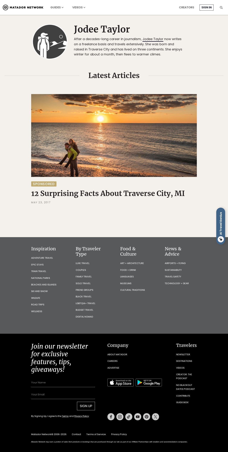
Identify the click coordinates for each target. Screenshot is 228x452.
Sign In (206, 7)
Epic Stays (37, 264)
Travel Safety (173, 276)
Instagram (119, 416)
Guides (55, 7)
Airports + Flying (175, 263)
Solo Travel (83, 283)
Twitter (155, 416)
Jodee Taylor (152, 39)
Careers (112, 361)
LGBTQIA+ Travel (85, 303)
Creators (186, 7)
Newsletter (183, 354)
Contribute (183, 395)
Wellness (36, 311)
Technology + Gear (177, 283)
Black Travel (83, 296)
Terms (65, 416)
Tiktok (128, 416)
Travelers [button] (186, 345)
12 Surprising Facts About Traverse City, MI (108, 193)
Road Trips (37, 304)
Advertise (113, 368)
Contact (76, 434)
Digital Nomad (84, 316)
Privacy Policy (81, 416)
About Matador (117, 354)
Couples (81, 270)
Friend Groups (84, 290)
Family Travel (84, 276)
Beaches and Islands (43, 284)
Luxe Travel (82, 263)
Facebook (111, 416)
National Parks (40, 278)
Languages (127, 276)
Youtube (137, 416)
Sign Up (86, 406)
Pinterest (146, 416)
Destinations (184, 361)
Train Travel (38, 271)
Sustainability (173, 270)
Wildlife (35, 298)
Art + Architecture (132, 263)
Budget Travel (84, 310)
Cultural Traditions (132, 290)
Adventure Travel (42, 258)
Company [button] (117, 345)
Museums (125, 283)
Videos (77, 7)
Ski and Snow (39, 291)
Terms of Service (96, 434)
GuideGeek (182, 402)
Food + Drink (128, 270)
